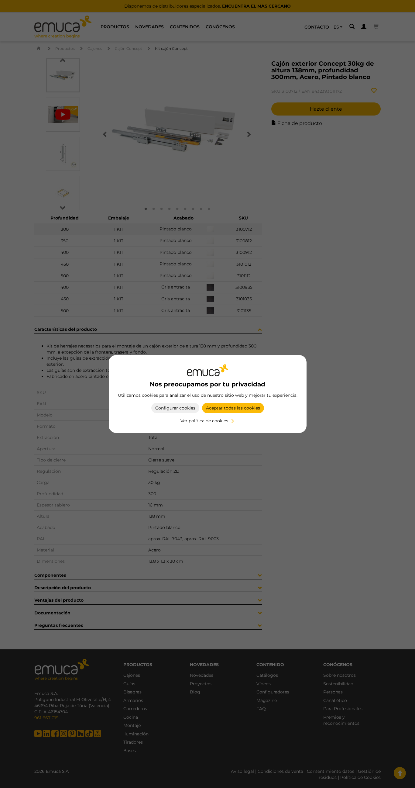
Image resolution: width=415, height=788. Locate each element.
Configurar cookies (175, 408)
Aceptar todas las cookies (233, 408)
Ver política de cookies (204, 420)
